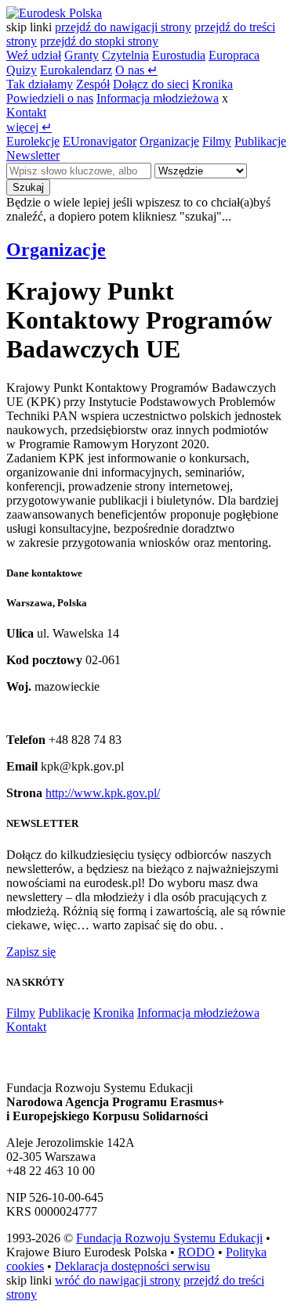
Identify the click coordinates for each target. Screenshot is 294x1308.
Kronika (212, 84)
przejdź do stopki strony (99, 41)
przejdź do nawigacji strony (123, 27)
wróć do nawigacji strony (117, 1280)
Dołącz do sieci (151, 84)
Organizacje (169, 141)
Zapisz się (31, 951)
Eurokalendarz (76, 70)
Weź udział (33, 55)
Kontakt (26, 112)
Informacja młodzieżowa (157, 98)
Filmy (216, 141)
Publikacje (260, 141)
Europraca (234, 55)
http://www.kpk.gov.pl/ (102, 793)
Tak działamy (39, 84)
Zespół (93, 84)
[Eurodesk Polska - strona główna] (54, 13)
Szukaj (28, 187)
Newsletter (33, 155)
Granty (81, 55)
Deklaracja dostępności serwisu (132, 1266)
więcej (29, 127)
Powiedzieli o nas (49, 98)
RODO (196, 1252)
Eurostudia (178, 55)
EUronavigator (99, 141)
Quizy (21, 70)
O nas (136, 70)
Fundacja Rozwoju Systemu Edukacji (169, 1238)
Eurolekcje (33, 141)
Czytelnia (125, 55)
